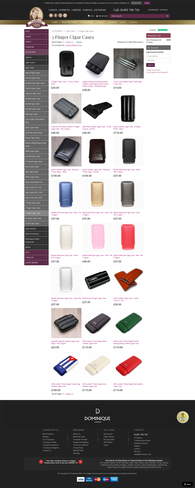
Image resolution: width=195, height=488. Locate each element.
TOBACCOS (36, 257)
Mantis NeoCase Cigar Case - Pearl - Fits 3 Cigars (65, 256)
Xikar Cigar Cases (31, 172)
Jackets (27, 247)
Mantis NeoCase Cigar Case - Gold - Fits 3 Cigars (97, 213)
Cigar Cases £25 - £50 (33, 187)
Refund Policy (78, 450)
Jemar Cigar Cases (32, 127)
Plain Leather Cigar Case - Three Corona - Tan (126, 299)
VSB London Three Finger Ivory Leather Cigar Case (94, 385)
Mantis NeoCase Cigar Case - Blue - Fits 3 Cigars (66, 213)
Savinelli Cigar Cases (32, 156)
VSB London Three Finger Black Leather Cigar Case (94, 342)
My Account (103, 16)
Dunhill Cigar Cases (32, 104)
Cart (92, 16)
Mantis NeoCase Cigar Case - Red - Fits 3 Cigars (128, 256)
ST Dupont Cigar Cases (33, 161)
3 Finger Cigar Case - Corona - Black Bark (65, 82)
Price (80, 45)
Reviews (112, 22)
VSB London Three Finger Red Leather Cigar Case (128, 385)
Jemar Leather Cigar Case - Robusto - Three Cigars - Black (65, 170)
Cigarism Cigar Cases (33, 93)
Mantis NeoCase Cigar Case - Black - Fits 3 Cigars (127, 170)
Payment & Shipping (81, 442)
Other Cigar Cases (32, 177)
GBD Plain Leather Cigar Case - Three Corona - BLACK (96, 128)
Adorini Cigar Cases (32, 73)
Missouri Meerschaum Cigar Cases (35, 144)
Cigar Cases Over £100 (33, 198)
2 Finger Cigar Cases (32, 208)
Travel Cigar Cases (32, 223)
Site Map (76, 453)
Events (133, 22)
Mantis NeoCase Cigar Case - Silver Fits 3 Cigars (66, 299)
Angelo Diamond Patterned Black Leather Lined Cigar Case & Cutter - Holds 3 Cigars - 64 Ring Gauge (95, 83)
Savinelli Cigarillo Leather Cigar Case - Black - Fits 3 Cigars (65, 342)
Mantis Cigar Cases (32, 138)
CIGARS (36, 36)
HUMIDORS (36, 47)
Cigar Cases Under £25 (33, 182)
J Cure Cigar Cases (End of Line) (34, 120)
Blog (123, 22)
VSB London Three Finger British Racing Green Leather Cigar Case (126, 342)
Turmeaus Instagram (51, 448)
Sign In (150, 65)
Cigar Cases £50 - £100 (33, 192)
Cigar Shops (87, 22)
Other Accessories (36, 233)
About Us (76, 434)
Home (54, 22)
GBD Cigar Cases (31, 114)
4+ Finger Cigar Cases (33, 218)
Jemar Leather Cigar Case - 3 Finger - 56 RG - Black (128, 128)
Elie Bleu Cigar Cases (33, 109)
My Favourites (109, 439)
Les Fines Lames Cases (33, 133)
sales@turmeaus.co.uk (142, 454)
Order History (109, 437)
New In (100, 22)
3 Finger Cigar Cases (32, 213)
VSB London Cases (32, 167)
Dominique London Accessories (32, 240)
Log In (106, 445)
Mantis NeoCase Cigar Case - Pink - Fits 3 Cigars (97, 256)
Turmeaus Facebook (50, 445)
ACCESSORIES (36, 52)
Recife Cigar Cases (32, 151)
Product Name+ (72, 45)
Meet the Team (69, 22)
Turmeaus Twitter (50, 442)
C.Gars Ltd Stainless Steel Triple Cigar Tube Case (128, 82)
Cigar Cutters (36, 62)
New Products (48, 434)
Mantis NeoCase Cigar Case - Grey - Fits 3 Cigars (127, 213)
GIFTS (36, 252)
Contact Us (47, 450)
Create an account (153, 70)
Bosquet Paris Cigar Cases (35, 83)
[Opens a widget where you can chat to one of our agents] (187, 484)
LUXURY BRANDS (36, 262)
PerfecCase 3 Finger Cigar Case (94, 298)
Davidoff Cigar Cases (32, 99)
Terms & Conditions (80, 445)
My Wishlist (108, 442)
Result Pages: (57, 394)
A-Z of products (49, 439)
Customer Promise (80, 439)
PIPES (36, 31)
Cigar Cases (36, 67)
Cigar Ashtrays (36, 228)
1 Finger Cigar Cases (32, 203)
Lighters (36, 57)
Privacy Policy (136, 3)
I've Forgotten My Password (157, 72)
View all (79, 42)
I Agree (147, 3)
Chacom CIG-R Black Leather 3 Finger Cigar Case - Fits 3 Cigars (65, 128)
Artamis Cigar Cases (32, 78)
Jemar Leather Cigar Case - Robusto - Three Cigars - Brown (96, 170)
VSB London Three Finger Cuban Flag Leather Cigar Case (65, 385)
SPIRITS (36, 41)
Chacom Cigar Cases (32, 88)
